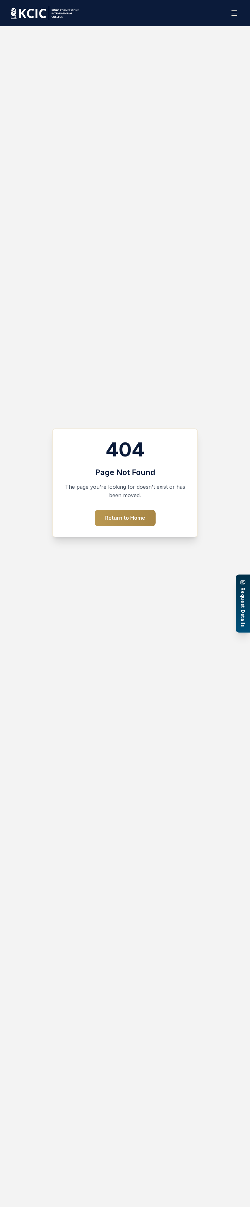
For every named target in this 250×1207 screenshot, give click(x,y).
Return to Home (125, 517)
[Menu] (235, 13)
